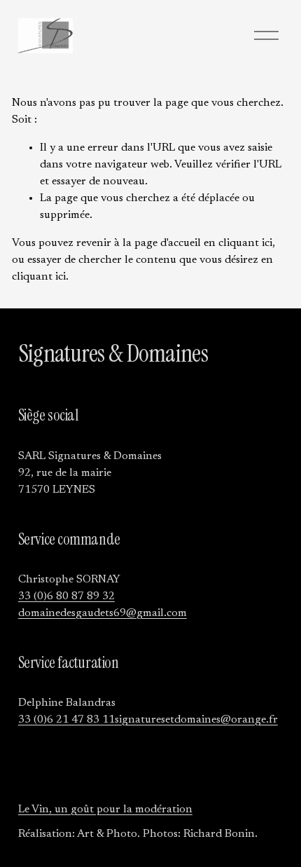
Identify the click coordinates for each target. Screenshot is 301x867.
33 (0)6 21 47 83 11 (66, 719)
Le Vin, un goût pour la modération (105, 809)
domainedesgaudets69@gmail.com (102, 613)
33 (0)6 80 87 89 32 (66, 596)
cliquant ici (245, 243)
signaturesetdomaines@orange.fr (196, 719)
